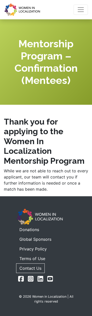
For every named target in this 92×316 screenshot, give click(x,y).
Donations (29, 229)
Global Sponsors (35, 239)
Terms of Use (32, 258)
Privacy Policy (33, 248)
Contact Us (30, 268)
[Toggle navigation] (81, 10)
